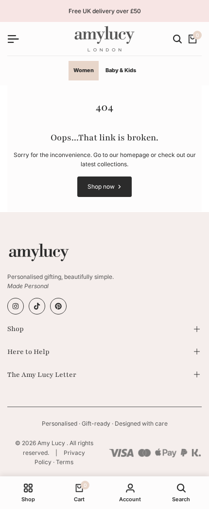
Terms (64, 462)
